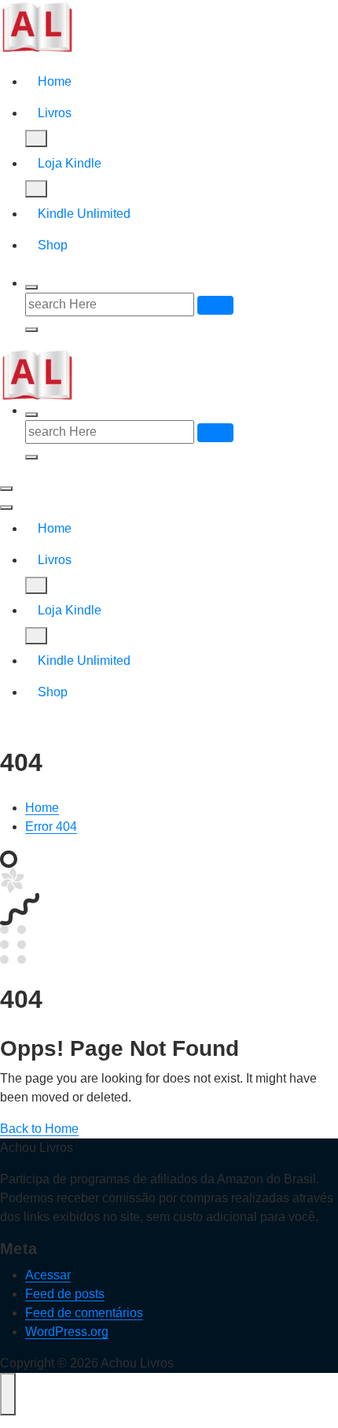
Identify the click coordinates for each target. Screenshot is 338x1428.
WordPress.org (66, 1331)
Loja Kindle (69, 163)
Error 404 (51, 826)
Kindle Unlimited (84, 213)
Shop (53, 245)
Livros (55, 113)
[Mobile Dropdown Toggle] (36, 138)
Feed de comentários (84, 1312)
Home (55, 81)
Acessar (48, 1275)
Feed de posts (65, 1294)
